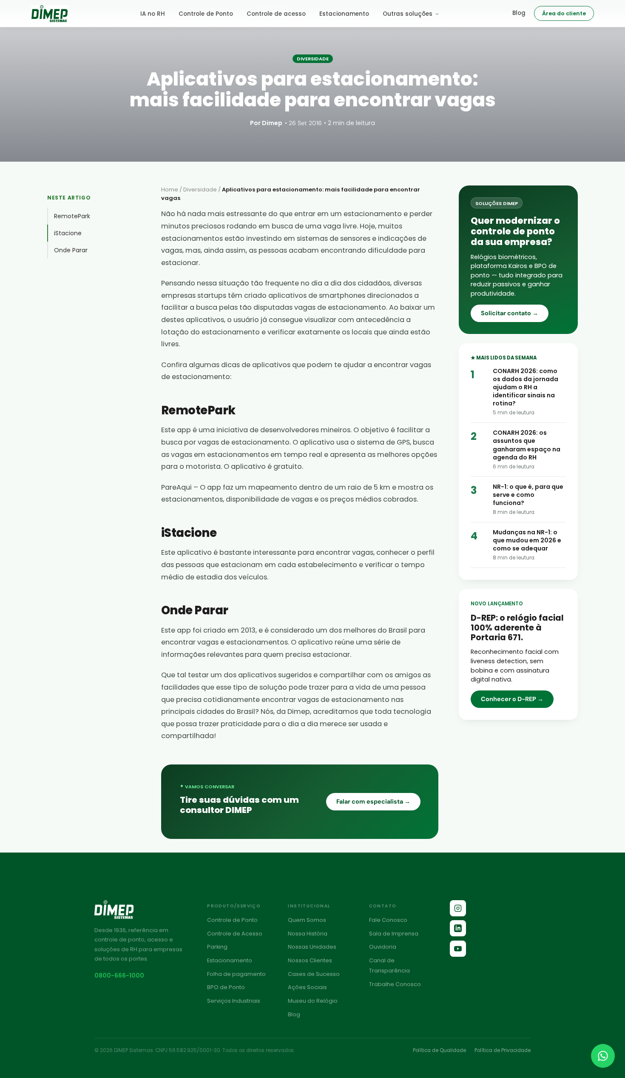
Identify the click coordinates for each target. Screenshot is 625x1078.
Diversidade (200, 189)
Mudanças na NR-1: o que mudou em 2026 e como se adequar (527, 540)
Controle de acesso (276, 14)
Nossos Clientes (310, 960)
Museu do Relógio (313, 1000)
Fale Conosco (388, 920)
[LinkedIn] (458, 928)
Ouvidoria (382, 946)
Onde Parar (71, 250)
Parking (217, 946)
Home (169, 189)
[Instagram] (458, 908)
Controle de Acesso (234, 933)
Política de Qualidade (439, 1050)
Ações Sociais (307, 987)
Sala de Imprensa (393, 933)
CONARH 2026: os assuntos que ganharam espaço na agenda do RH (526, 444)
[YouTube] (458, 949)
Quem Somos (307, 920)
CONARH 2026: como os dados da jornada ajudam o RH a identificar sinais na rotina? (525, 387)
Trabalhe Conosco (395, 984)
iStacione (68, 233)
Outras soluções (407, 14)
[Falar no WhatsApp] (603, 1056)
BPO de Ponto (226, 987)
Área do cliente (564, 13)
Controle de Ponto (206, 14)
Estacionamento (344, 14)
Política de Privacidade (502, 1050)
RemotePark (72, 216)
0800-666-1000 (119, 975)
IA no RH (152, 14)
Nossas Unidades (312, 946)
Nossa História (307, 933)
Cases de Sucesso (314, 974)
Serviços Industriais (233, 1000)
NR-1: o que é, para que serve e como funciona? (528, 494)
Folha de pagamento (236, 974)
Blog (519, 13)
